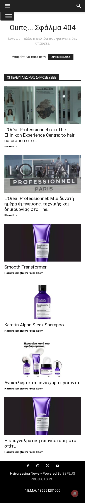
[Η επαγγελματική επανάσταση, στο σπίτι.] (42, 416)
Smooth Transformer (25, 267)
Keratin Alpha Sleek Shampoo (34, 324)
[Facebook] (28, 466)
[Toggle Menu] (8, 16)
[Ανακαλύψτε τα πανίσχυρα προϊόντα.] (42, 358)
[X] (47, 466)
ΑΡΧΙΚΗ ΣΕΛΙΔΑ (60, 57)
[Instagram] (37, 466)
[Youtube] (57, 466)
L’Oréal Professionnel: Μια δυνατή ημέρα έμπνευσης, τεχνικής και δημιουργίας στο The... (39, 204)
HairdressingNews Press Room (23, 272)
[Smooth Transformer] (42, 243)
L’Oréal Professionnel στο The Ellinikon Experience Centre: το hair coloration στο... (39, 135)
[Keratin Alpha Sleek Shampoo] (42, 300)
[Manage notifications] (74, 493)
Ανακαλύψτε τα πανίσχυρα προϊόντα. (42, 382)
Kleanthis (10, 146)
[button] (7, 6)
